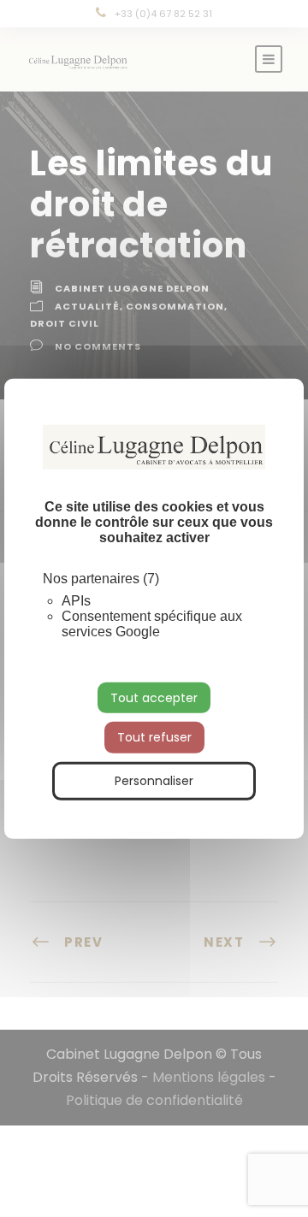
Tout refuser (154, 737)
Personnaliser (154, 780)
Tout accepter (154, 697)
